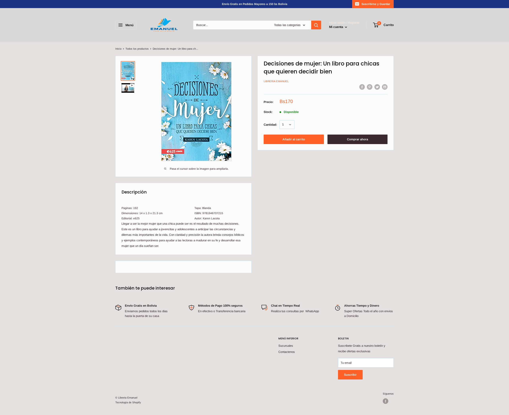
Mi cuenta (336, 27)
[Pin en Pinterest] (369, 87)
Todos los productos (137, 48)
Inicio (118, 48)
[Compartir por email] (385, 87)
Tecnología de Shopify (128, 402)
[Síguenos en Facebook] (385, 401)
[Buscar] (316, 25)
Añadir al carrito (294, 139)
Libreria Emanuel (276, 81)
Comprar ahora (357, 139)
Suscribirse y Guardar (375, 4)
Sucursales (285, 345)
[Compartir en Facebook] (362, 87)
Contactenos (286, 351)
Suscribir (350, 374)
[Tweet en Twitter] (377, 87)
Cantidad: (270, 124)
